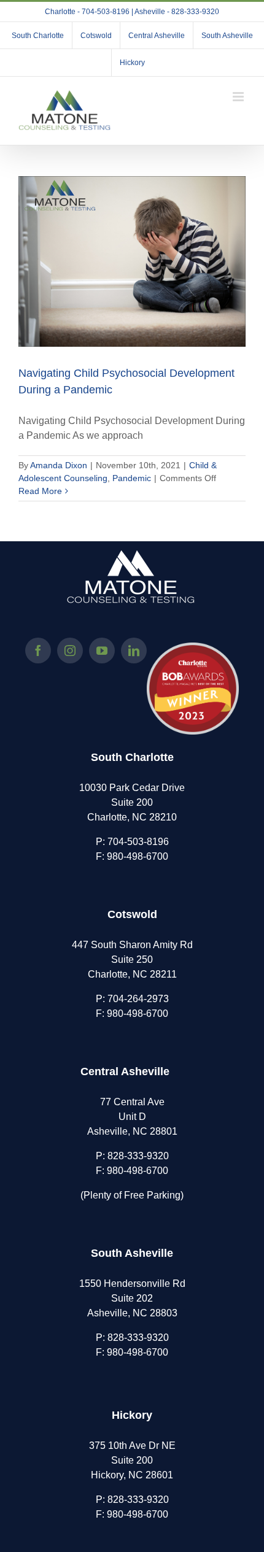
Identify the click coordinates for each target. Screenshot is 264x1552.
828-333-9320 (138, 1156)
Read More (40, 491)
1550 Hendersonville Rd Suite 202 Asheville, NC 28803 (132, 1298)
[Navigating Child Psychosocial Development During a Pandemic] (132, 261)
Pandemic (131, 478)
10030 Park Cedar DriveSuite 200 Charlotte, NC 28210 (132, 802)
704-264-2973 (138, 999)
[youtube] (102, 650)
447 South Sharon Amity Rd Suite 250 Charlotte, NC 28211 (132, 959)
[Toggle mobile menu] (239, 96)
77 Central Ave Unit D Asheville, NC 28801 (132, 1117)
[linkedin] (134, 650)
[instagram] (70, 650)
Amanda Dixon (58, 465)
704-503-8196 (138, 841)
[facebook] (38, 650)
